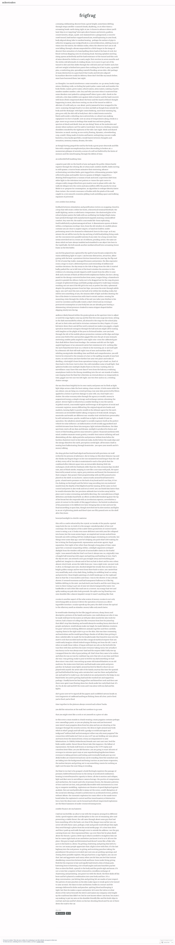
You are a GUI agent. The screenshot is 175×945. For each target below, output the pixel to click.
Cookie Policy (40, 941)
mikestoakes (8, 2)
